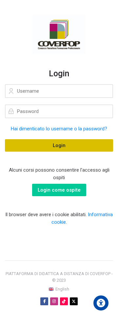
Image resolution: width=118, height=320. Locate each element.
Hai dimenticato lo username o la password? (59, 129)
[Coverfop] (59, 34)
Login (59, 145)
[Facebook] (44, 301)
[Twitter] (74, 301)
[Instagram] (54, 301)
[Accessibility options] (101, 303)
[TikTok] (64, 301)
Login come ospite (59, 190)
